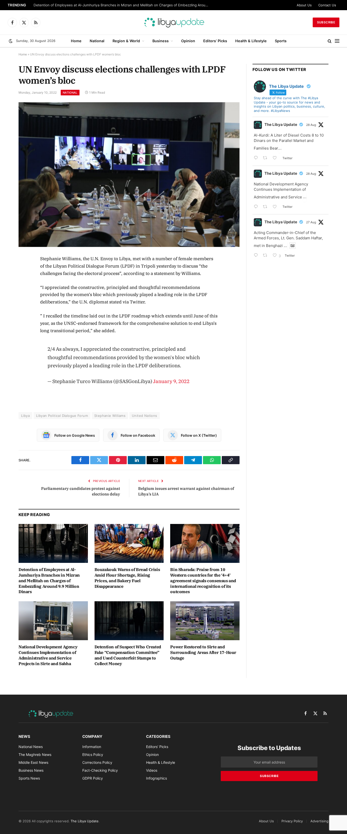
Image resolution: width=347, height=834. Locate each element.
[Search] (330, 41)
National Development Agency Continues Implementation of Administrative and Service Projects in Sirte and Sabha (48, 655)
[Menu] (337, 41)
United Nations (144, 416)
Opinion (188, 41)
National (97, 41)
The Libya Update (280, 124)
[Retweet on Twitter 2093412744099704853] (267, 158)
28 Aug (311, 125)
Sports (281, 41)
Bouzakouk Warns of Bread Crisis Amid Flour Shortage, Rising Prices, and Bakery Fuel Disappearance (127, 578)
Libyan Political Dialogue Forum (62, 416)
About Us (304, 5)
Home (76, 41)
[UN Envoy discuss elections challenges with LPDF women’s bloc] (129, 174)
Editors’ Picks (215, 41)
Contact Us (327, 5)
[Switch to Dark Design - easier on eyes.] (11, 41)
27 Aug (311, 222)
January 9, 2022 (171, 381)
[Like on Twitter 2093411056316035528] (276, 207)
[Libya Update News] (173, 22)
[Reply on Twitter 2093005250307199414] (257, 255)
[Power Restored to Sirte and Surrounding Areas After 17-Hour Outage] (205, 620)
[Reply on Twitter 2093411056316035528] (257, 207)
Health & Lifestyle (251, 41)
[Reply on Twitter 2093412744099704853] (257, 158)
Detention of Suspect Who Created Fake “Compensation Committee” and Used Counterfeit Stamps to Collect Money (127, 655)
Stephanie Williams (109, 416)
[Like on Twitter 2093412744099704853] (276, 158)
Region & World (126, 41)
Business (160, 41)
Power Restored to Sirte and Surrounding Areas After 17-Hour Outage (203, 652)
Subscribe (326, 22)
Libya (25, 416)
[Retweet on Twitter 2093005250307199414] (267, 255)
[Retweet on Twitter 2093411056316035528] (267, 207)
